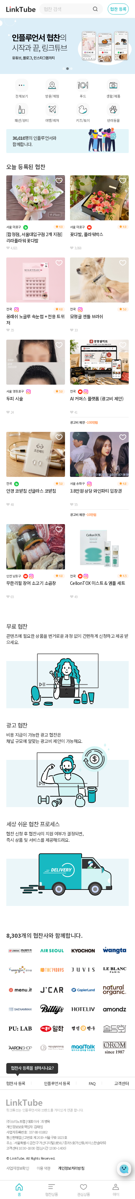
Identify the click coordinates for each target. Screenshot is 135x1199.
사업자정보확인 (17, 1168)
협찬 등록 (118, 9)
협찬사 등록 (15, 1083)
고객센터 (121, 1083)
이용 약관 (43, 1168)
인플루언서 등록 (57, 1083)
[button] (63, 68)
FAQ (92, 1083)
